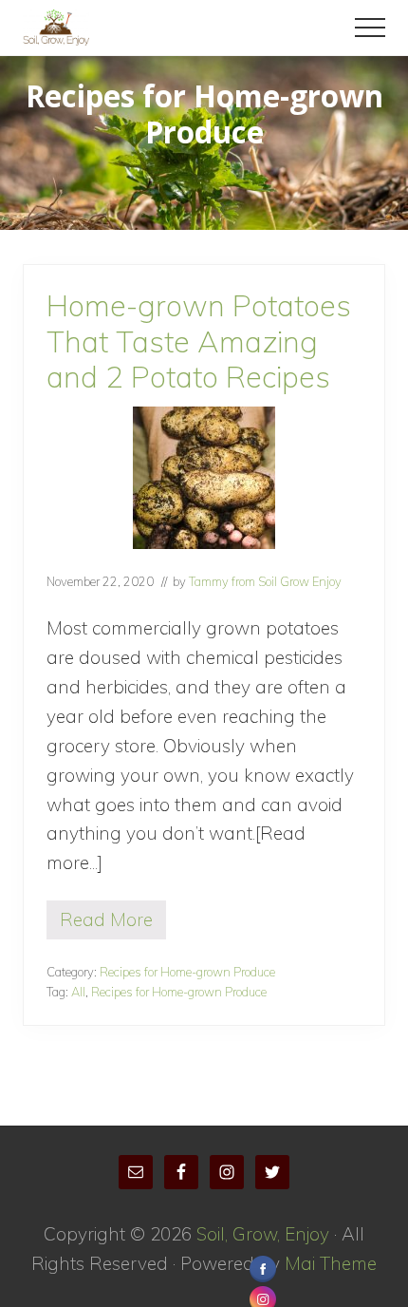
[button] (370, 27)
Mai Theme (331, 1263)
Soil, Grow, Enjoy (262, 1233)
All (78, 991)
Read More (106, 923)
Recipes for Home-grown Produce (187, 971)
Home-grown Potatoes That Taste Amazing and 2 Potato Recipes (198, 341)
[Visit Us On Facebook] (262, 1270)
